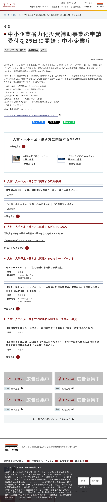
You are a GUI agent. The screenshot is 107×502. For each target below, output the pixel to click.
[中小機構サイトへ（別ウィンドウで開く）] (100, 5)
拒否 (83, 481)
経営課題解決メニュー (15, 461)
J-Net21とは (87, 3)
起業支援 (64, 461)
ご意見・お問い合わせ (68, 3)
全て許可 (96, 481)
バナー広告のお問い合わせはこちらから (51, 419)
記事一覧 (17, 15)
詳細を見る (83, 487)
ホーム (7, 15)
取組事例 (79, 461)
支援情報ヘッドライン (43, 461)
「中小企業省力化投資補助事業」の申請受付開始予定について (31, 116)
